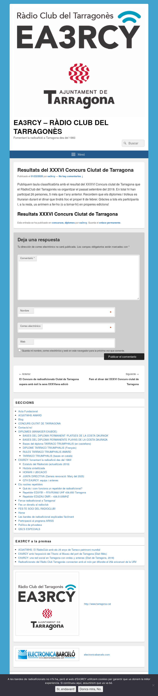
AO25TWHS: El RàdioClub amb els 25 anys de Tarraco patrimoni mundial (59, 549)
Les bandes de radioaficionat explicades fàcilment (46, 516)
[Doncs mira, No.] (153, 685)
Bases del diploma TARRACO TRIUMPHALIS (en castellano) (57, 443)
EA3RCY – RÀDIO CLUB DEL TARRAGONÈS (60, 126)
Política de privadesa (30, 525)
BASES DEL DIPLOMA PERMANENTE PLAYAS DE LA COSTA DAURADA (65, 439)
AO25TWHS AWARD (30, 415)
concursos (58, 222)
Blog (20, 419)
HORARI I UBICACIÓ (35, 472)
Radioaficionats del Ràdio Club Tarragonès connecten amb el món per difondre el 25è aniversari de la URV (77, 562)
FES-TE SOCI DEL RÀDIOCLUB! (37, 508)
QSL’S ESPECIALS (29, 529)
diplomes (70, 222)
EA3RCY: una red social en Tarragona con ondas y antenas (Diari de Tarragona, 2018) (66, 558)
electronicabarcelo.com (97, 654)
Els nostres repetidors (30, 484)
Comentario (27, 258)
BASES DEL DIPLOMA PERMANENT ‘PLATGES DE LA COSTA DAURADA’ (65, 435)
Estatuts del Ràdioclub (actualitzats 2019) (46, 464)
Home (21, 512)
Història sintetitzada (34, 468)
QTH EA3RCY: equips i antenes (40, 480)
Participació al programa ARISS (36, 521)
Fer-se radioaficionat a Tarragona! (36, 500)
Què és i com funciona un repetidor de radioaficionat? (52, 488)
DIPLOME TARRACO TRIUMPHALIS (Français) (49, 447)
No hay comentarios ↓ (71, 176)
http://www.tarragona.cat (97, 604)
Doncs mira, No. (91, 689)
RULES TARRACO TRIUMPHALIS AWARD (47, 452)
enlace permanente (109, 222)
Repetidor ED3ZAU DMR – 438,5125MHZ (46, 496)
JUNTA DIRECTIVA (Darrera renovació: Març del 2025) (53, 476)
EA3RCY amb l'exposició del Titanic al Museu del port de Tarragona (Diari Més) (62, 553)
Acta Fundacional (28, 411)
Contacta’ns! (25, 427)
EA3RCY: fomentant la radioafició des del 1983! (44, 460)
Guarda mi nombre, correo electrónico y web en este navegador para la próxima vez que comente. (73, 350)
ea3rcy (51, 176)
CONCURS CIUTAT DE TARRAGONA (39, 423)
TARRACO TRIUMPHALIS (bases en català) (47, 456)
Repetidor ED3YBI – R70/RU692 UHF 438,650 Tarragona (54, 492)
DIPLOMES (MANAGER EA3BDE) (37, 431)
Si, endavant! (66, 689)
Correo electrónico (30, 326)
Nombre (24, 310)
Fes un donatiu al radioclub (33, 504)
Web (22, 341)
